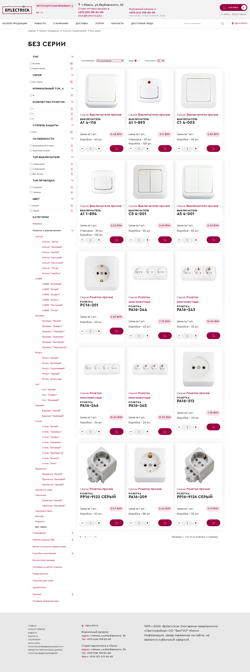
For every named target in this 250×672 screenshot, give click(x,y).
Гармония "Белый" (52, 500)
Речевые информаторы (46, 601)
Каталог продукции (49, 31)
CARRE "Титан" (50, 310)
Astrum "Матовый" (52, 257)
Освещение (39, 533)
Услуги (99, 23)
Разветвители (40, 574)
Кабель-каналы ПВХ (44, 540)
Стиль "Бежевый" (52, 448)
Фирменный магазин (141, 9)
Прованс (40, 316)
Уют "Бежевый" (50, 400)
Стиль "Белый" (50, 426)
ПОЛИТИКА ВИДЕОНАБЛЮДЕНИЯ (42, 653)
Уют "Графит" (50, 395)
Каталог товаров (36, 629)
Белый (35, 206)
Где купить (240, 23)
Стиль (38, 421)
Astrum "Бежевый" (52, 247)
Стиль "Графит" (51, 437)
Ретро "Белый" (50, 358)
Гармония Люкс (44, 511)
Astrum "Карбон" (51, 273)
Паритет (40, 521)
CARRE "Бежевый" (52, 284)
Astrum (39, 236)
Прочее (37, 594)
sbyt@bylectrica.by (90, 15)
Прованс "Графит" (52, 326)
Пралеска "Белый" (52, 474)
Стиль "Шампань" (52, 442)
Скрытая (36, 192)
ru (37, 13)
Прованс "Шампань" (53, 337)
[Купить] (116, 148)
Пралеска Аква (43, 490)
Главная (32, 31)
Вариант (40, 405)
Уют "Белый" (49, 389)
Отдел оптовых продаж (92, 8)
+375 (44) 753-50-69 (142, 12)
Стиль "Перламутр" (53, 453)
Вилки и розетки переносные (49, 546)
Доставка (82, 23)
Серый (35, 211)
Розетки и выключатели (74, 31)
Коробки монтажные (44, 553)
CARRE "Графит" (51, 294)
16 (33, 95)
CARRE (39, 279)
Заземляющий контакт (43, 146)
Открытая (37, 187)
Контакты (117, 23)
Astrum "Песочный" (53, 263)
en (42, 13)
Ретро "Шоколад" (52, 379)
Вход (226, 14)
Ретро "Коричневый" (53, 368)
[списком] (139, 61)
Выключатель (38, 68)
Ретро (38, 352)
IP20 (34, 132)
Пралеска (40, 469)
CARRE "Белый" (50, 289)
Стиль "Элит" (49, 463)
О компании (60, 23)
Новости (40, 23)
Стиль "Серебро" (52, 432)
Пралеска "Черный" (53, 484)
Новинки (37, 224)
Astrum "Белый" (51, 252)
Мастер (39, 516)
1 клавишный (38, 164)
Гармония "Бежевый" (53, 506)
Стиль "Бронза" (51, 458)
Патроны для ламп (43, 581)
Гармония (40, 495)
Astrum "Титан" (50, 268)
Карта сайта (34, 643)
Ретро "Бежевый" (52, 363)
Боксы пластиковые (44, 560)
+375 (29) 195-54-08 (90, 12)
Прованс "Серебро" (53, 331)
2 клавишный (38, 169)
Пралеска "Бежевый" (54, 479)
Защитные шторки (41, 151)
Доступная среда (142, 23)
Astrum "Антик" (50, 242)
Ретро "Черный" (51, 374)
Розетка (36, 63)
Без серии (95, 31)
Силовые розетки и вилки (47, 567)
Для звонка (37, 174)
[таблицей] (135, 61)
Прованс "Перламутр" (54, 347)
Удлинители (39, 587)
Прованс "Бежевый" (53, 342)
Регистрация (239, 14)
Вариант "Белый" (51, 411)
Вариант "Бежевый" (53, 416)
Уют (37, 384)
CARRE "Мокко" (50, 300)
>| (95, 537)
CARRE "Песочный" (52, 305)
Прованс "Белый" (51, 321)
